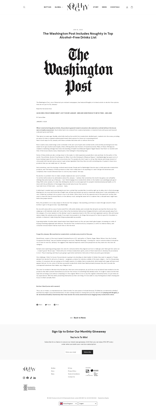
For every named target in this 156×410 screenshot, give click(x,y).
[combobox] (68, 403)
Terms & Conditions (74, 374)
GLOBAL (58, 7)
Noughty (114, 292)
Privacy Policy (72, 371)
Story (52, 371)
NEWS (104, 7)
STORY (95, 7)
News (52, 374)
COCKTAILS (114, 7)
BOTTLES (47, 7)
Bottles (53, 368)
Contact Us (71, 377)
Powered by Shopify (103, 398)
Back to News (79, 318)
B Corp (70, 368)
